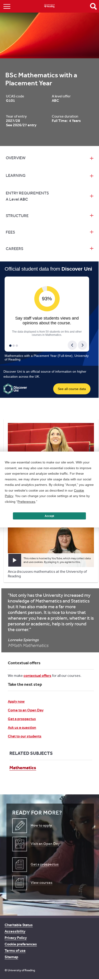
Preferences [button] (26, 501)
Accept (49, 516)
